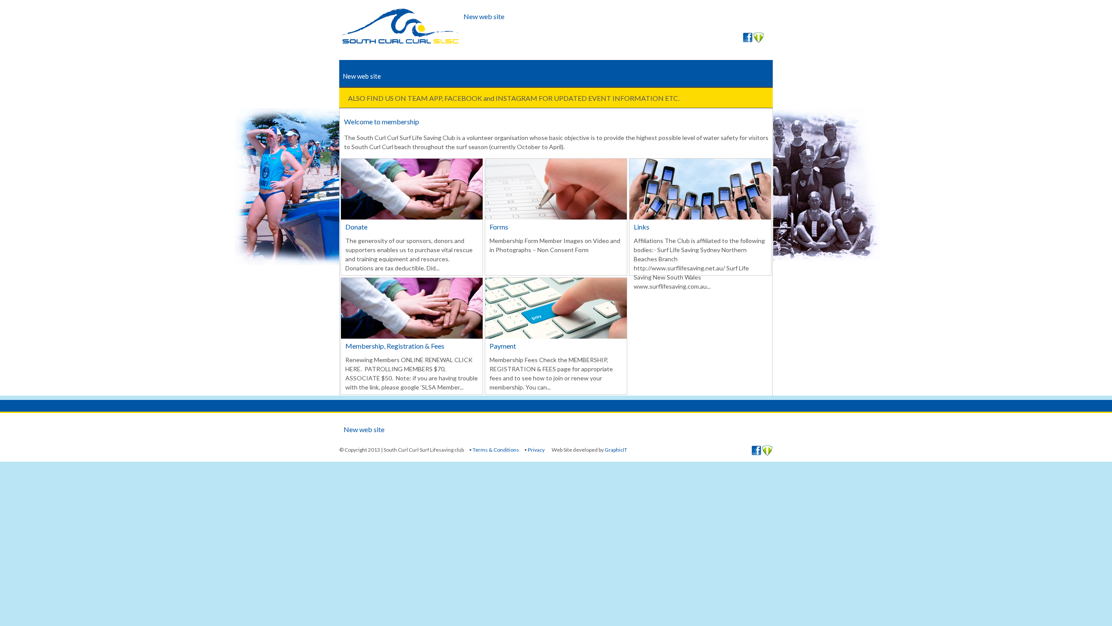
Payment (503, 346)
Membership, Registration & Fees (394, 346)
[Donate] (412, 217)
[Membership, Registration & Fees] (412, 336)
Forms (499, 227)
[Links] (700, 217)
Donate (356, 227)
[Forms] (556, 217)
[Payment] (556, 336)
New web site (483, 16)
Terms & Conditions (496, 449)
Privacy (536, 449)
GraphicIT (616, 449)
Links (641, 227)
